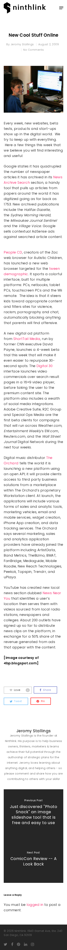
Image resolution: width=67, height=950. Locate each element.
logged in (35, 904)
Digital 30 (44, 365)
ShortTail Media (26, 338)
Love (21, 690)
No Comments (33, 50)
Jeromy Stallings (22, 44)
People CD (13, 252)
